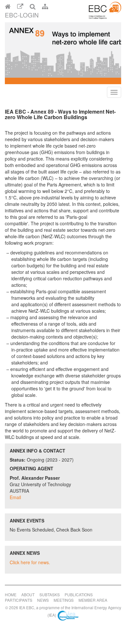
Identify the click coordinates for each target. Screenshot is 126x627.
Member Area (93, 600)
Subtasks (49, 594)
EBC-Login (22, 14)
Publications (79, 594)
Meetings (64, 600)
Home (10, 594)
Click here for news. (30, 562)
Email (15, 497)
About (28, 594)
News (43, 600)
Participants (18, 600)
